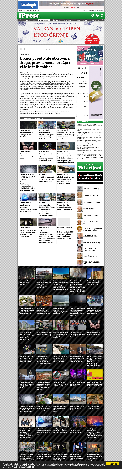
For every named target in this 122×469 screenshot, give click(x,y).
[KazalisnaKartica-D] (96, 92)
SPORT (85, 20)
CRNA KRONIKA (43, 20)
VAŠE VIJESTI (55, 20)
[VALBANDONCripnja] (61, 32)
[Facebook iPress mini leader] (28, 5)
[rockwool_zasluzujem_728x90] (71, 5)
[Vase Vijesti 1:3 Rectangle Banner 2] (90, 166)
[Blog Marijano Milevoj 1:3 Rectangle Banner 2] (90, 176)
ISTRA (34, 20)
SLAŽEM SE (113, 464)
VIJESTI (27, 20)
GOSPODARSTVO (68, 20)
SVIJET (78, 20)
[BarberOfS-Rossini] (90, 55)
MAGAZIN (93, 20)
